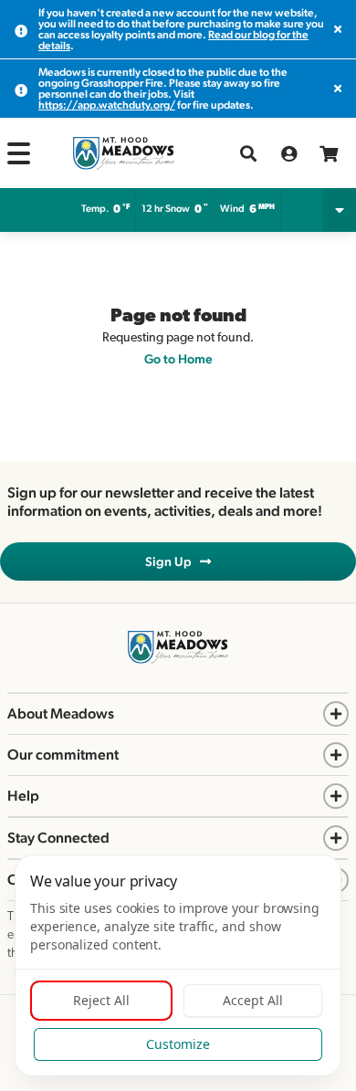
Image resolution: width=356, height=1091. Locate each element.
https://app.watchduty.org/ (106, 105)
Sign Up (172, 561)
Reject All (101, 1000)
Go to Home (178, 358)
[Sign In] (288, 153)
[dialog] (178, 965)
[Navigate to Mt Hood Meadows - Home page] (123, 153)
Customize (178, 1044)
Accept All (253, 1000)
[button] (18, 153)
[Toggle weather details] (339, 210)
